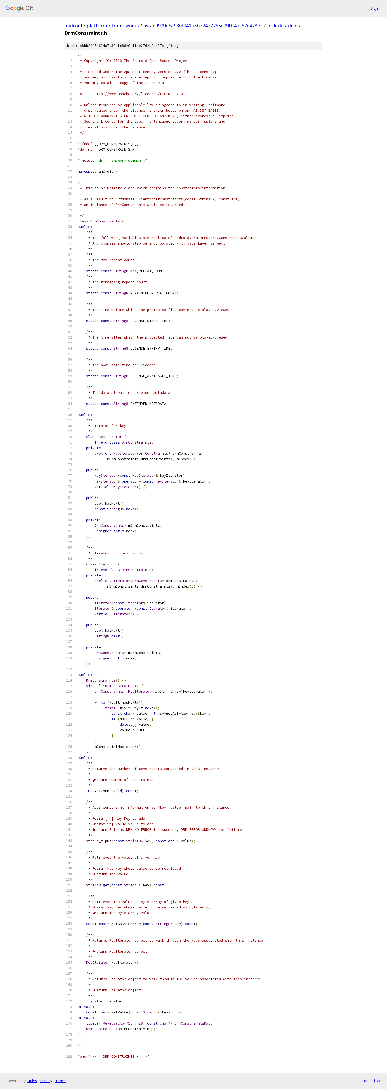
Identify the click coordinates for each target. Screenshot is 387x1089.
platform (97, 25)
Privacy (46, 1080)
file (172, 45)
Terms (60, 1080)
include (275, 25)
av (145, 25)
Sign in (376, 8)
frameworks (125, 25)
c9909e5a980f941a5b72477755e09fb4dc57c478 (205, 25)
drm (292, 25)
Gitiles (32, 1080)
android (73, 25)
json (377, 1080)
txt (365, 1080)
